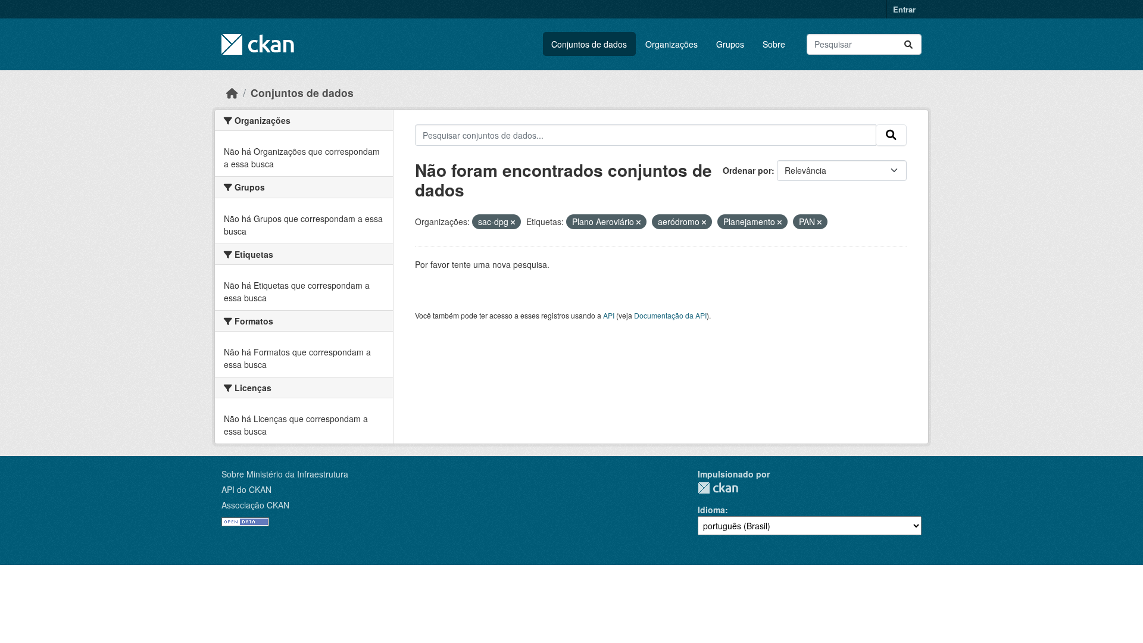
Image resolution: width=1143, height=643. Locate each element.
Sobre (774, 44)
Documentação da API (670, 315)
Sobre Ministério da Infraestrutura (284, 474)
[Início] (232, 92)
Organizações (671, 44)
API (608, 315)
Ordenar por (747, 170)
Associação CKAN (255, 505)
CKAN (718, 488)
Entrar (904, 9)
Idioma (711, 510)
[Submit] (908, 44)
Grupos (730, 44)
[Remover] (513, 222)
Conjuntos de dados (589, 44)
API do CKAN (246, 489)
